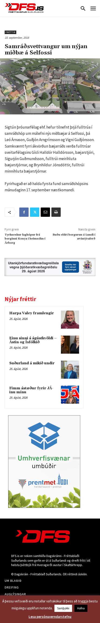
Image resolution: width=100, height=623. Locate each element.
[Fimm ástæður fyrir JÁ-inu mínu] (70, 395)
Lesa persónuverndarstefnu (50, 616)
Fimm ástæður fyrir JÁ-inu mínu (31, 390)
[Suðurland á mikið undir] (70, 370)
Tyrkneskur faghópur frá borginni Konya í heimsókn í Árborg (25, 239)
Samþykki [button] (63, 608)
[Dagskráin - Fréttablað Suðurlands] (24, 8)
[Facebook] (24, 212)
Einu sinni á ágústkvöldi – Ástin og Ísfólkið (33, 340)
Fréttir (10, 32)
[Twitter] (34, 212)
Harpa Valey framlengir (31, 313)
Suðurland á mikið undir (32, 363)
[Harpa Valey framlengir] (70, 320)
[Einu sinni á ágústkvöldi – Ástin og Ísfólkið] (70, 345)
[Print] (56, 212)
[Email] (45, 212)
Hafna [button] (81, 608)
